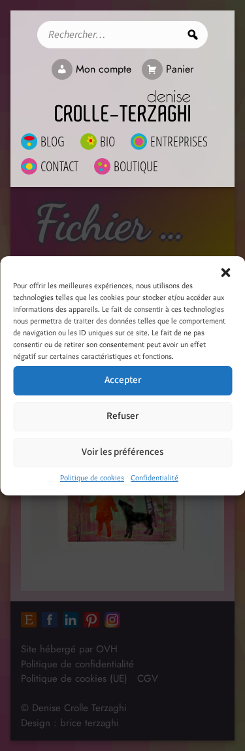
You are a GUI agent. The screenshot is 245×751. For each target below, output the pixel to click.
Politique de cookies (92, 477)
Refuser (122, 416)
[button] (225, 272)
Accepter (123, 380)
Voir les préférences (122, 452)
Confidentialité (154, 477)
